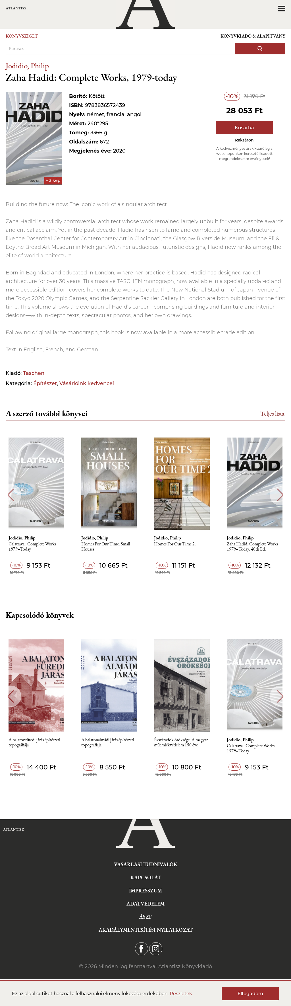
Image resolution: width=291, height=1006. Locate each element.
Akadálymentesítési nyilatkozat (146, 930)
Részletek (181, 993)
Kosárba (244, 127)
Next (280, 495)
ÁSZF (145, 916)
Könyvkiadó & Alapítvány (253, 36)
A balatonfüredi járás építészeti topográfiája (34, 742)
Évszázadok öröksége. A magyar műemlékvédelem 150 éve (181, 742)
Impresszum (145, 890)
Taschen (33, 373)
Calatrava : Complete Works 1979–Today (32, 546)
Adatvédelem (145, 903)
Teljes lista (272, 413)
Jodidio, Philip (27, 66)
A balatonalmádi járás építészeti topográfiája (107, 742)
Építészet (45, 383)
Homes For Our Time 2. (175, 544)
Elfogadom (250, 993)
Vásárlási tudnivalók (145, 864)
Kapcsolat (145, 877)
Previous (10, 495)
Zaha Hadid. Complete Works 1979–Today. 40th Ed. (252, 546)
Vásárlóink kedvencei (86, 383)
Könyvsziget (22, 36)
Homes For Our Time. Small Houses (105, 546)
